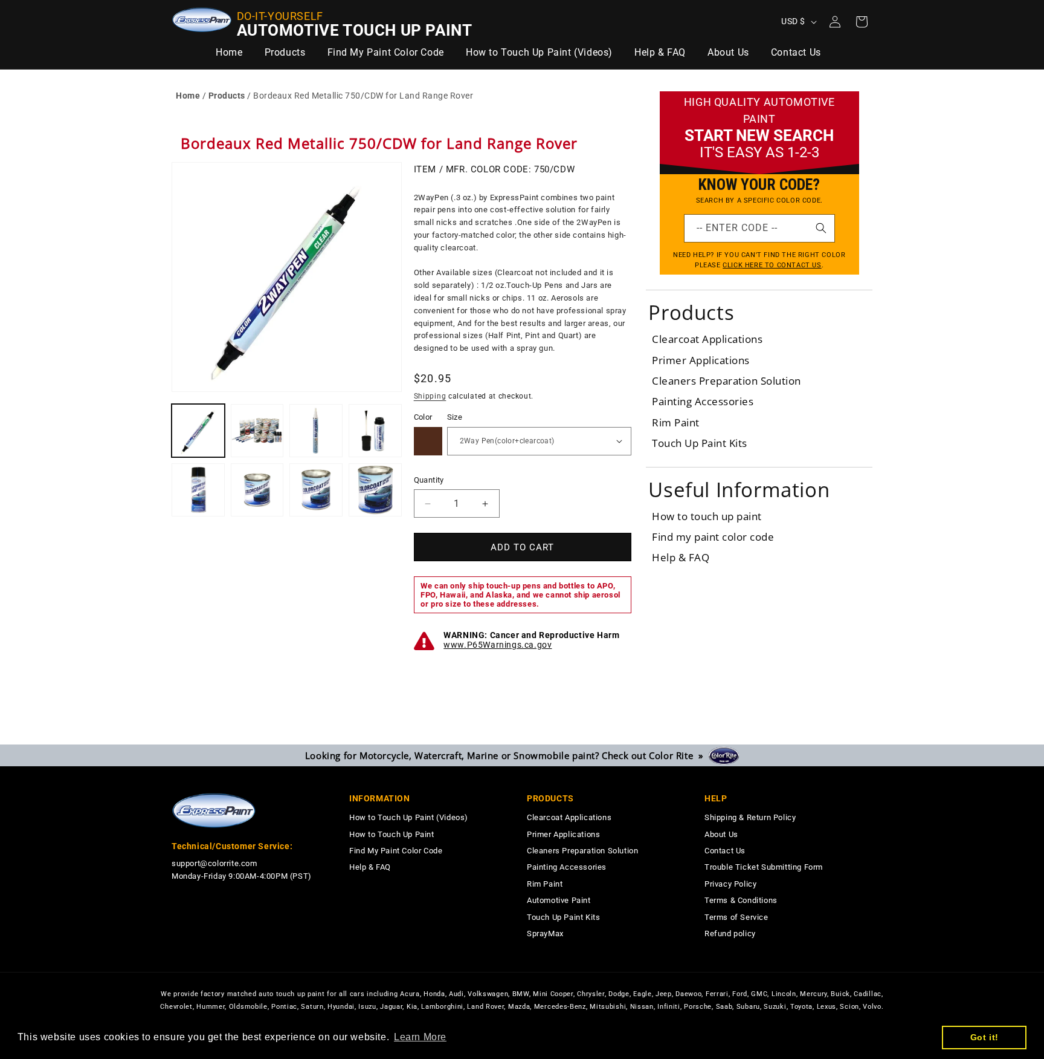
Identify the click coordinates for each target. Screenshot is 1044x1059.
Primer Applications (701, 360)
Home (188, 95)
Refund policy (730, 933)
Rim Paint (676, 422)
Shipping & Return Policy (750, 817)
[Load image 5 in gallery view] (198, 489)
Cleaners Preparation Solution (726, 381)
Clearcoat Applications (707, 339)
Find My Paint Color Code (395, 850)
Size (455, 417)
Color (423, 417)
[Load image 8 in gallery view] (375, 489)
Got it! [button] (984, 1037)
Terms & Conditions (741, 900)
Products (226, 95)
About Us (721, 834)
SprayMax (545, 933)
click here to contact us (772, 265)
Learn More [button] (420, 1037)
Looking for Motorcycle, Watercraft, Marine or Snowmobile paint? (507, 755)
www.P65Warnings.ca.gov (497, 645)
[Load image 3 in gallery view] (316, 430)
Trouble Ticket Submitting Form (763, 867)
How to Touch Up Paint (391, 834)
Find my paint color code (713, 537)
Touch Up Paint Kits (699, 443)
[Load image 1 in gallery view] (198, 430)
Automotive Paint (559, 900)
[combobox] (759, 228)
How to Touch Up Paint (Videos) (408, 817)
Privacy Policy (730, 883)
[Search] (821, 228)
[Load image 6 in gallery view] (257, 489)
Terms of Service (736, 917)
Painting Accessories (702, 401)
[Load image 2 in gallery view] (257, 430)
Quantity (429, 479)
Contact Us (725, 850)
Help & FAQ (680, 557)
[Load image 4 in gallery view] (375, 430)
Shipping (430, 396)
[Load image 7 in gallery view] (316, 489)
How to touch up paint (707, 516)
